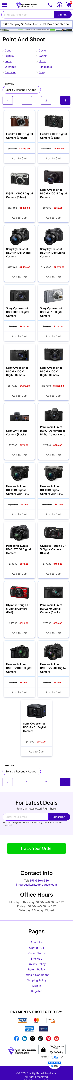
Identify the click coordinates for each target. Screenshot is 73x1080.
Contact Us (36, 947)
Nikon (42, 61)
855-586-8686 (39, 880)
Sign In (36, 985)
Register (36, 991)
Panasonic (45, 66)
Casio (42, 50)
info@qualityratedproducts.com (36, 884)
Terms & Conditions (36, 975)
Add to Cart (19, 158)
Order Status (36, 953)
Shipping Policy (37, 980)
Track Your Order (36, 848)
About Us (37, 942)
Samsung (10, 72)
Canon (9, 50)
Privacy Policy (37, 964)
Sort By (9, 84)
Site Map (36, 958)
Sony (42, 72)
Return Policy (36, 969)
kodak (43, 56)
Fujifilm (9, 56)
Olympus (10, 66)
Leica (8, 61)
